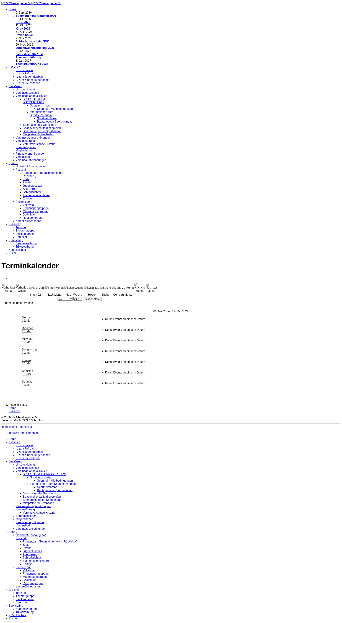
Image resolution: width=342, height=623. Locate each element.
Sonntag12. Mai (27, 383)
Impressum (8, 426)
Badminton (30, 214)
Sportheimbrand (47, 118)
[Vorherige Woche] (22, 290)
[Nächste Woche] (139, 290)
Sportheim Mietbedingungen (55, 108)
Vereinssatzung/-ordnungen (33, 137)
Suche (13, 253)
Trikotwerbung (25, 246)
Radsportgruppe (33, 217)
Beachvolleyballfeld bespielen (42, 127)
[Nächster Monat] (151, 290)
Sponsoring (16, 240)
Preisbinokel (24, 35)
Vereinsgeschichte (27, 92)
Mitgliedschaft (24, 150)
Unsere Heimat (25, 89)
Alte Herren (30, 188)
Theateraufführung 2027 (32, 63)
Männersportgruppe (35, 211)
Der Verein (15, 86)
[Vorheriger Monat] (8, 290)
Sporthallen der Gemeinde (39, 124)
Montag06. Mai (26, 319)
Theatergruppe (25, 230)
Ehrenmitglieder (26, 147)
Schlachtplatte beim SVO (32, 41)
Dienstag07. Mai (27, 330)
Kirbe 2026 (23, 22)
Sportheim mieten (41, 105)
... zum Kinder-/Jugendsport (33, 79)
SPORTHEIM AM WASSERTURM (34, 101)
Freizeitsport (23, 201)
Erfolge (27, 198)
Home (12, 9)
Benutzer (21, 236)
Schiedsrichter (32, 192)
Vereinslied (23, 156)
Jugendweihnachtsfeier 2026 (35, 47)
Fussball (21, 169)
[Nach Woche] (74, 287)
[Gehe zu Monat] (123, 287)
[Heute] (91, 287)
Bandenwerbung (26, 243)
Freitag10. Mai (26, 362)
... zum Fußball (25, 73)
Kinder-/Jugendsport (28, 220)
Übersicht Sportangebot (31, 166)
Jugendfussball (32, 185)
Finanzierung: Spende (30, 153)
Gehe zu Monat (92, 299)
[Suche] (105, 287)
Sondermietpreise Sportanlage (42, 131)
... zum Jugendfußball (29, 76)
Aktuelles (14, 67)
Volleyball (29, 204)
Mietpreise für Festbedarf (38, 134)
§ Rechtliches (17, 249)
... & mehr (14, 224)
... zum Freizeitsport (28, 83)
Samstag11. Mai (27, 372)
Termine (21, 227)
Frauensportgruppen (36, 208)
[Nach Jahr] (37, 287)
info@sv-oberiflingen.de (24, 432)
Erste (26, 179)
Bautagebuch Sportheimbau (54, 121)
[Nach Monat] (54, 287)
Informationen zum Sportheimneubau (41, 113)
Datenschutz (25, 426)
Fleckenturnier (25, 233)
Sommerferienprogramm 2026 (36, 15)
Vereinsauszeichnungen (31, 160)
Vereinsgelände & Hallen (31, 95)
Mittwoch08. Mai (27, 340)
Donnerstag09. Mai (29, 351)
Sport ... (13, 163)
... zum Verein (24, 70)
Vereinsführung (25, 140)
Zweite (27, 182)
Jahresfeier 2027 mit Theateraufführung (29, 56)
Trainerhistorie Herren (36, 195)
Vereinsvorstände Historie (39, 144)
